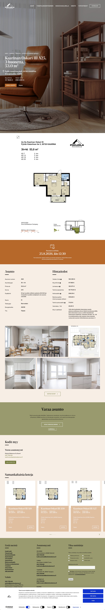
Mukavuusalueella (62, 6)
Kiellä (93, 600)
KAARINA (12, 53)
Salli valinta (93, 596)
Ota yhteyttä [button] (10, 462)
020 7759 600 (9, 581)
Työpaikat (8, 566)
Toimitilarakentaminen (45, 6)
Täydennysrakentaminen (12, 564)
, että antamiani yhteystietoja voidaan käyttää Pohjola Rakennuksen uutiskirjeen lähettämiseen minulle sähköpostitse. (81, 573)
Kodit (32, 6)
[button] (52, 394)
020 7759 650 (40, 573)
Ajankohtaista (9, 556)
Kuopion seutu (73, 560)
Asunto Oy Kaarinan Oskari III (30, 53)
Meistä (73, 6)
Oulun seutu (87, 560)
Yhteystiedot (83, 6)
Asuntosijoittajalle (10, 555)
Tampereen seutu (74, 558)
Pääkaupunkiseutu (74, 555)
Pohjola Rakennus (11, 6)
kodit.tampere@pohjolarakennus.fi (46, 575)
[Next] (98, 534)
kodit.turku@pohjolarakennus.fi (14, 457)
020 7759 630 (40, 555)
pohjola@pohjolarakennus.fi (13, 583)
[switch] (42, 607)
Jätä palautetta (9, 571)
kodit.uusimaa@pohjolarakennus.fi (46, 556)
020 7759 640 (9, 455)
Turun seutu (87, 555)
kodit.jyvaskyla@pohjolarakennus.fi (47, 583)
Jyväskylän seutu (88, 558)
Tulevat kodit (8, 553)
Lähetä (71, 579)
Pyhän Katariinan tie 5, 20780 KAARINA (20, 71)
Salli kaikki (93, 591)
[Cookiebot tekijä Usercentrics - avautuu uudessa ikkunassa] (9, 607)
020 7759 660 (40, 581)
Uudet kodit (8, 551)
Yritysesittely (8, 558)
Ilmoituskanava (9, 569)
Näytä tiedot (76, 607)
